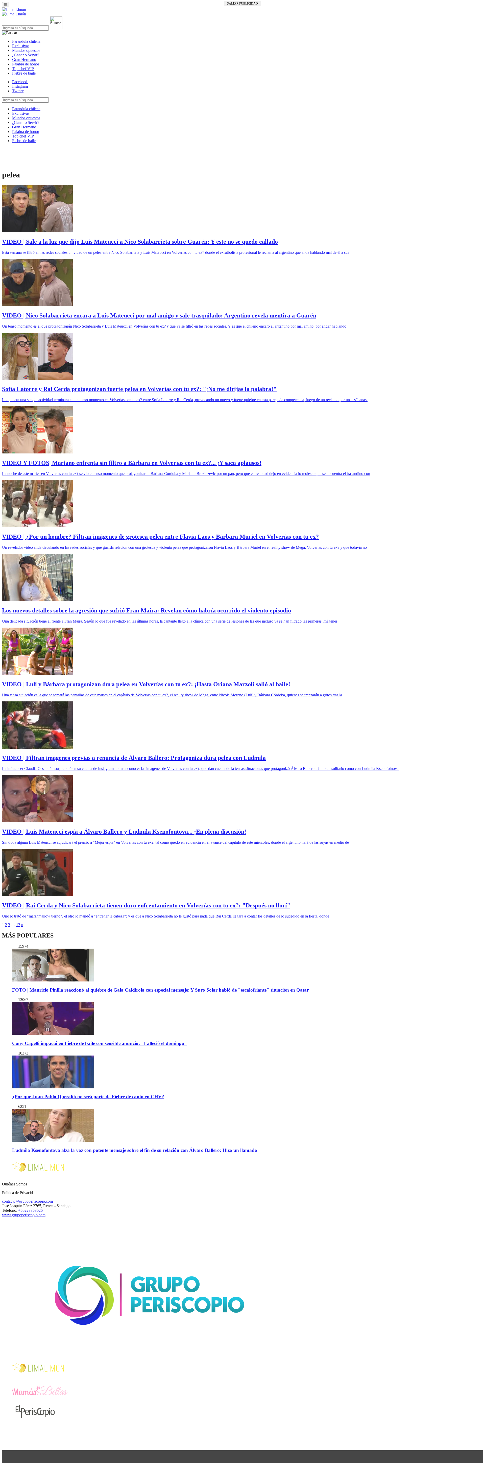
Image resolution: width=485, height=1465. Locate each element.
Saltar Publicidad (242, 3)
